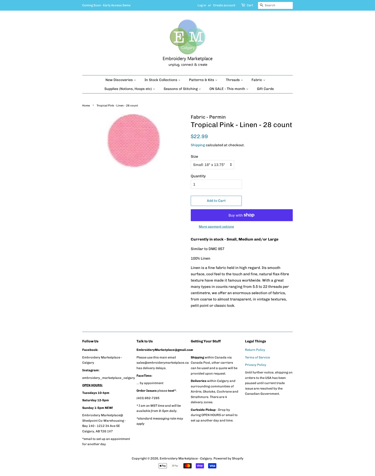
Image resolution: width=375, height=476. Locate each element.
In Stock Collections (161, 80)
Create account (224, 5)
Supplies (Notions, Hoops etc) (128, 89)
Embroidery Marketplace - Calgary (186, 458)
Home (86, 105)
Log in (201, 5)
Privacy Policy (255, 365)
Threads (233, 80)
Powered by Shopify (228, 458)
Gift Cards (265, 89)
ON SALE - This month (227, 89)
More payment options (216, 227)
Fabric (257, 80)
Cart (250, 5)
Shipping (198, 145)
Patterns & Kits (202, 80)
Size (194, 156)
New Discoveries (119, 80)
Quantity (198, 176)
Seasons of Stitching (181, 89)
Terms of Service (257, 357)
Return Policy (255, 350)
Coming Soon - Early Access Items (106, 5)
